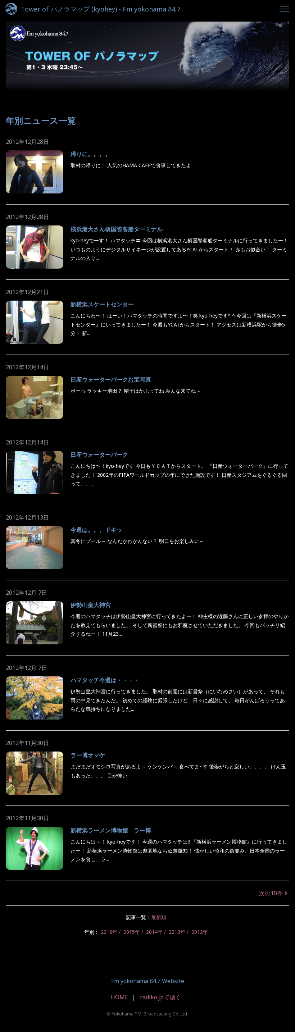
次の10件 (271, 893)
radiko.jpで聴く (160, 997)
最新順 (158, 917)
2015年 (131, 931)
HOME (119, 997)
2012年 (199, 931)
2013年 (177, 931)
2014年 (154, 931)
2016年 (109, 931)
